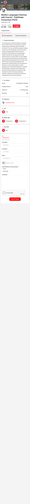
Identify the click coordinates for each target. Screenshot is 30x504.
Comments (4, 174)
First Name (4, 142)
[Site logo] (5, 2)
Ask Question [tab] (6, 137)
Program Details (5, 30)
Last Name (4, 148)
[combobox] (4, 162)
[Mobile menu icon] (2, 2)
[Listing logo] (4, 10)
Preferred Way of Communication (10, 166)
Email (3, 155)
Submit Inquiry (15, 199)
